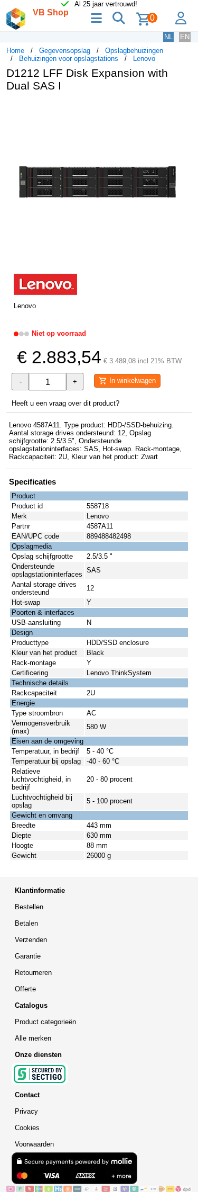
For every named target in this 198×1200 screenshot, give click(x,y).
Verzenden (31, 940)
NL (168, 37)
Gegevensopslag (64, 51)
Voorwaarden (34, 1144)
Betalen (26, 923)
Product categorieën (45, 1022)
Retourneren (33, 973)
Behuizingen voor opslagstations (68, 58)
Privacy (26, 1111)
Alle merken (33, 1038)
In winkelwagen (131, 380)
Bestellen (29, 907)
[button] (182, 111)
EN (185, 37)
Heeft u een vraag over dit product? (65, 403)
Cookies (27, 1128)
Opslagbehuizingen (134, 51)
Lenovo (144, 58)
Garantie (28, 956)
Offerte (25, 989)
